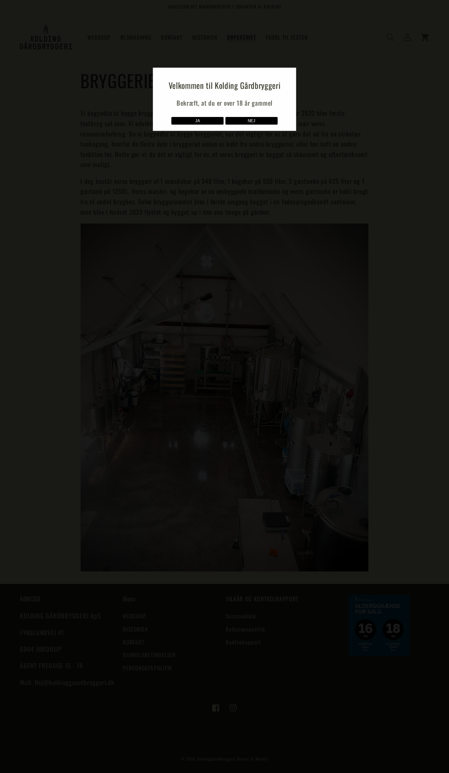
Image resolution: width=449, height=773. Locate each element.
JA (197, 121)
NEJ (251, 121)
